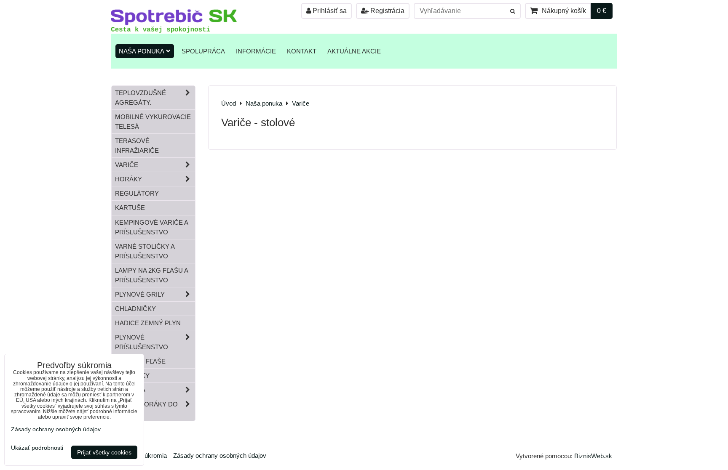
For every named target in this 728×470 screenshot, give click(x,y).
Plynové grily (140, 294)
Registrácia (386, 10)
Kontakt (301, 51)
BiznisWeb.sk (593, 455)
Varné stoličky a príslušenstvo (145, 251)
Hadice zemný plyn (148, 323)
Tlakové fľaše (140, 361)
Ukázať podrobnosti (37, 448)
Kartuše (130, 207)
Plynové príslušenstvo (141, 342)
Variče (126, 164)
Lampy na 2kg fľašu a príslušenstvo (151, 275)
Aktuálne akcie (354, 51)
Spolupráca (203, 51)
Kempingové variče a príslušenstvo (151, 227)
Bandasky (132, 375)
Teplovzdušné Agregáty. (140, 97)
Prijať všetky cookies (104, 452)
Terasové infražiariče (137, 145)
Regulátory (137, 193)
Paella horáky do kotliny (146, 409)
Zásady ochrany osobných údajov (219, 455)
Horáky (128, 179)
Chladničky (135, 308)
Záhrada (130, 389)
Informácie (256, 51)
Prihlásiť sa (329, 10)
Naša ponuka (141, 51)
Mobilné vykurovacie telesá (153, 121)
